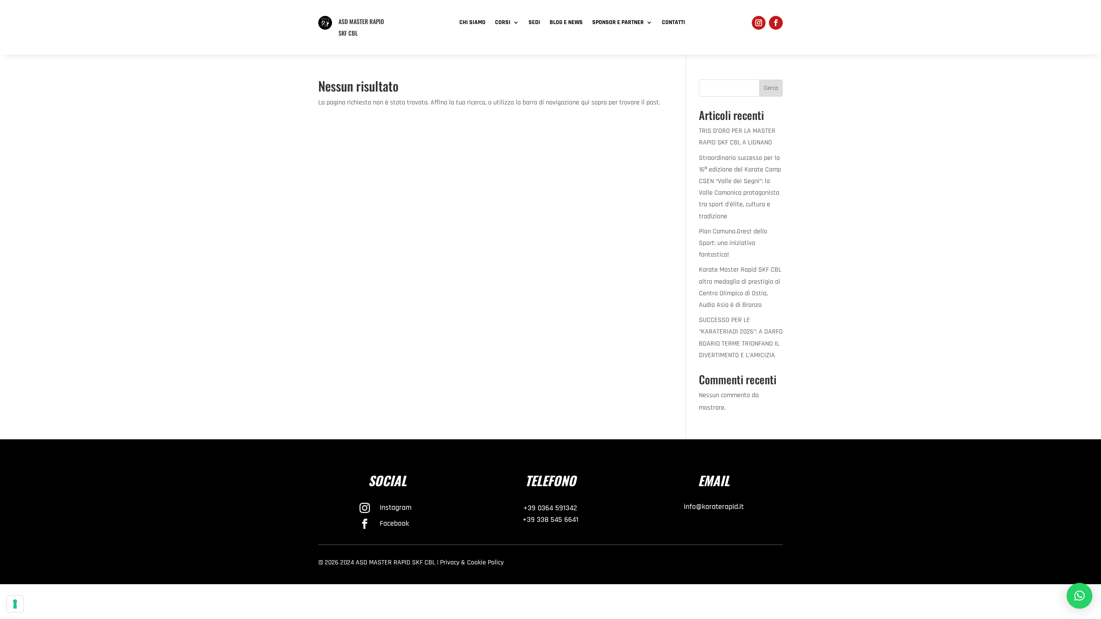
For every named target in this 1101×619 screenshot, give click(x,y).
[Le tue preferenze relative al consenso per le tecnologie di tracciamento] (15, 604)
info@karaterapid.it (714, 507)
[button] (1079, 596)
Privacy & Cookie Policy (472, 562)
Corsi (503, 22)
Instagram (396, 507)
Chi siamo (472, 22)
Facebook (394, 523)
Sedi (534, 22)
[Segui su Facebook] (776, 23)
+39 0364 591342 (550, 508)
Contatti (673, 22)
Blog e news (566, 22)
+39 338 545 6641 (550, 519)
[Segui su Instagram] (759, 23)
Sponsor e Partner (618, 22)
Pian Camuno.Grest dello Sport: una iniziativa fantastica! (733, 243)
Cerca (771, 88)
